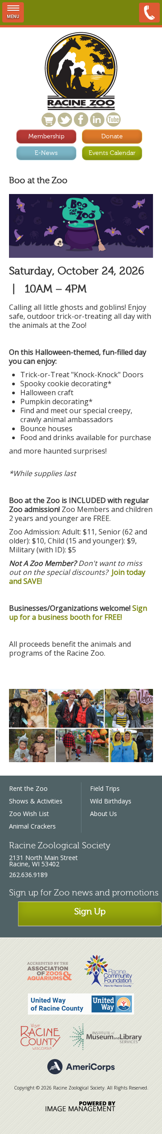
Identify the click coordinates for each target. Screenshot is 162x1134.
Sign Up (90, 911)
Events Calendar (112, 153)
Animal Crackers (32, 826)
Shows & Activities (36, 801)
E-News (46, 153)
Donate (112, 136)
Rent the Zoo (28, 788)
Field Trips (105, 788)
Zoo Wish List (29, 813)
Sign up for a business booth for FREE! (78, 612)
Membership (46, 136)
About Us (103, 813)
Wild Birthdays (110, 801)
